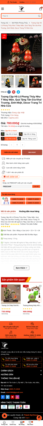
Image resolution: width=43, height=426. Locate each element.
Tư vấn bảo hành (11, 365)
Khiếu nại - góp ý (32, 359)
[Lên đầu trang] (40, 412)
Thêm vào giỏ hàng (11, 152)
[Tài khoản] (12, 2)
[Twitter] (8, 397)
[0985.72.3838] (28, 2)
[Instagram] (17, 397)
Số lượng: (4, 145)
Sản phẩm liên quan (13, 279)
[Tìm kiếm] (39, 16)
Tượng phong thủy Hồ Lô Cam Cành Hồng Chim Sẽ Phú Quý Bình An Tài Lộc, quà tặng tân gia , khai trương (32, 305)
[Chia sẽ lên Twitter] (18, 91)
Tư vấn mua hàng (11, 359)
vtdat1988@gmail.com (14, 392)
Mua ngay (32, 152)
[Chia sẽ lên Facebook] (9, 91)
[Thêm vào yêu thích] (40, 35)
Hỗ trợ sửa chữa (32, 365)
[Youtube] (12, 397)
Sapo (27, 417)
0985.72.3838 (17, 199)
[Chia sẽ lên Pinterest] (13, 91)
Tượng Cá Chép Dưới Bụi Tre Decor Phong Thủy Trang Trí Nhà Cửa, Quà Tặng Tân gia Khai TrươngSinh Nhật (11, 305)
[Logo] (21, 8)
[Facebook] (3, 397)
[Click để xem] (21, 53)
